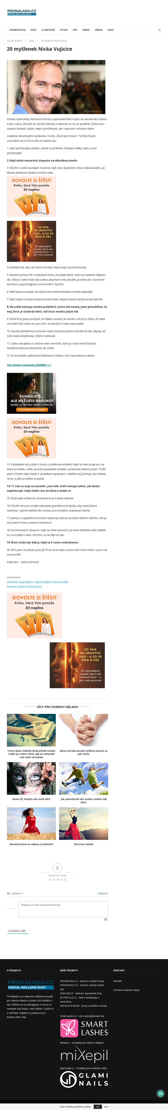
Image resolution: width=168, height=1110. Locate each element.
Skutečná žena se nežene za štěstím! (31, 844)
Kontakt (117, 981)
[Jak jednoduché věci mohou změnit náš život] (83, 778)
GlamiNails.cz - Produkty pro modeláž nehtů (83, 1068)
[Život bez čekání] (83, 823)
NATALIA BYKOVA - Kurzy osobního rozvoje (83, 1005)
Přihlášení (102, 893)
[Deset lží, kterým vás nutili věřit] (31, 778)
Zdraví (86, 29)
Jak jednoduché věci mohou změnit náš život (84, 800)
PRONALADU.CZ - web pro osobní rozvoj (82, 981)
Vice (106, 1107)
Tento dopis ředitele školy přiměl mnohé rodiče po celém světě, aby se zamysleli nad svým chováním (31, 754)
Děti (75, 29)
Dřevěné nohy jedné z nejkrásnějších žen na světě (37, 582)
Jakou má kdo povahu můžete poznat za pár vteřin (83, 752)
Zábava (99, 29)
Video (110, 29)
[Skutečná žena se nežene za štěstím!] (31, 823)
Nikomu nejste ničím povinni (24, 586)
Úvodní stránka (14, 40)
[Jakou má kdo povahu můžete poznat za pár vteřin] (83, 730)
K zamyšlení (48, 29)
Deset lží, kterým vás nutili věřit (31, 799)
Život (34, 29)
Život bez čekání (83, 844)
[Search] (159, 30)
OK (97, 1106)
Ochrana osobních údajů (126, 990)
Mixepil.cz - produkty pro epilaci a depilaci (82, 1042)
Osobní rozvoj (17, 29)
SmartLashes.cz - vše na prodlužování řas (82, 1016)
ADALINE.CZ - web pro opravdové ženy (81, 993)
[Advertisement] (101, 12)
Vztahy (64, 29)
